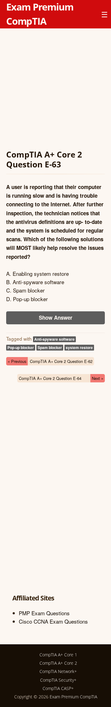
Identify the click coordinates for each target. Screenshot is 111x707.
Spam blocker (50, 347)
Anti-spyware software (54, 339)
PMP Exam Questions (44, 613)
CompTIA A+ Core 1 (58, 655)
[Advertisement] (55, 90)
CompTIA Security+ (58, 680)
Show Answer (55, 317)
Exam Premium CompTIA (73, 697)
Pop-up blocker (20, 347)
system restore (79, 347)
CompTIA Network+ (58, 671)
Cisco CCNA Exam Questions (53, 621)
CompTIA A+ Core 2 (58, 663)
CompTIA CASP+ (58, 688)
